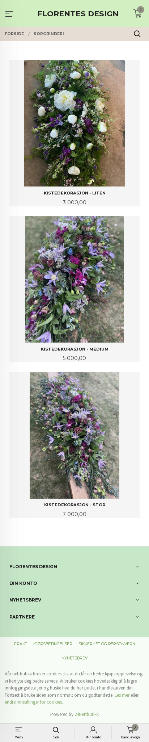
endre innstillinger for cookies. (34, 702)
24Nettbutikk (86, 714)
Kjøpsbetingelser (52, 644)
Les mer (122, 695)
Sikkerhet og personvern (106, 644)
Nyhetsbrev (74, 658)
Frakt (20, 644)
